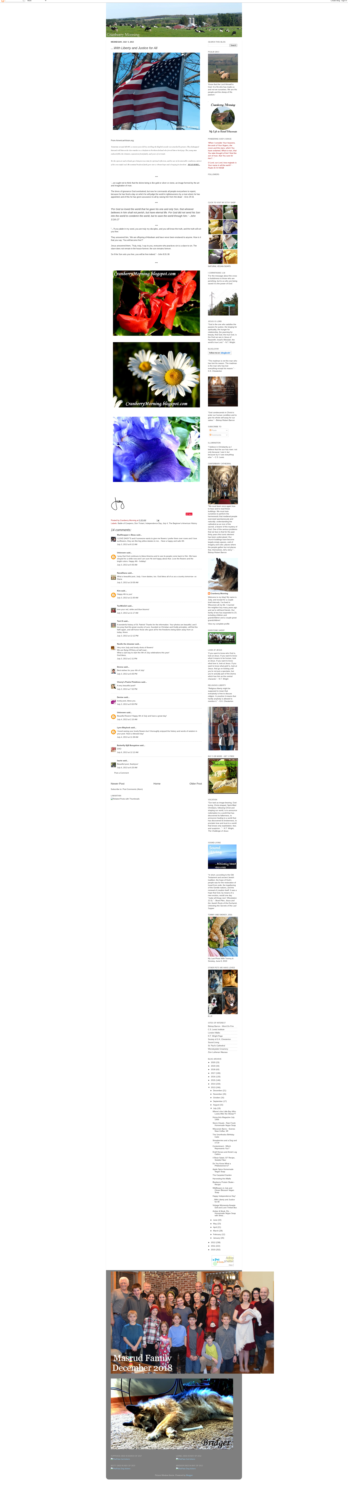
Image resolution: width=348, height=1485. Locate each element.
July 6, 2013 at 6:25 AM (127, 768)
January (217, 1238)
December (218, 1091)
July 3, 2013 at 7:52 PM (127, 689)
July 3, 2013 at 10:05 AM (127, 582)
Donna (120, 667)
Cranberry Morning (219, 594)
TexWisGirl (122, 606)
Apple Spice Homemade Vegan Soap (223, 1170)
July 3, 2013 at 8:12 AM (127, 544)
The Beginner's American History (183, 523)
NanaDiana (122, 573)
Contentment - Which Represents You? (222, 1147)
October (217, 1098)
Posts (214, 430)
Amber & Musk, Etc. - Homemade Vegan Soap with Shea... (224, 1213)
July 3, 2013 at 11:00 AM (127, 598)
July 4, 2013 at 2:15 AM (127, 719)
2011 (213, 1246)
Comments (216, 435)
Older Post (195, 783)
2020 (213, 1062)
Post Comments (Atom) (133, 789)
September (218, 1101)
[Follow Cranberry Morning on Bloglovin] (220, 354)
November (218, 1094)
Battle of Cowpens (125, 523)
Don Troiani (139, 523)
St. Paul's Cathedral (216, 1046)
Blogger (189, 1475)
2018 (213, 1069)
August (216, 1105)
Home (157, 783)
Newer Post (117, 783)
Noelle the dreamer (125, 644)
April (215, 1227)
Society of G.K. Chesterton (219, 1039)
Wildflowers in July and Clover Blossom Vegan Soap (223, 1190)
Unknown (121, 553)
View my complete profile (218, 624)
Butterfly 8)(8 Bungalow (128, 745)
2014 (213, 1084)
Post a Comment (121, 773)
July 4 (165, 523)
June (215, 1220)
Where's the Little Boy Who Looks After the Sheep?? (224, 1112)
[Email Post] (158, 520)
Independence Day (153, 523)
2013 (213, 1087)
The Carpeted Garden (222, 1175)
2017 (213, 1073)
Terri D (120, 621)
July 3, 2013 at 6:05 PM (127, 674)
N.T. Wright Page (215, 1036)
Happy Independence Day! (224, 1196)
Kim (119, 591)
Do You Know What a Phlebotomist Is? (222, 1165)
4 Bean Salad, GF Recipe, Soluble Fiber (224, 1159)
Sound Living (213, 1042)
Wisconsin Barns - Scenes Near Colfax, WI (224, 1130)
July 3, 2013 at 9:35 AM (127, 565)
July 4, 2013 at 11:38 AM (127, 737)
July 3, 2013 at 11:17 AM (127, 613)
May (215, 1224)
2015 (213, 1080)
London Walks (214, 1033)
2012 (213, 1242)
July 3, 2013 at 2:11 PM (127, 659)
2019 (213, 1066)
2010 (213, 1250)
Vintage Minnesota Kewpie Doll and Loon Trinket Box (225, 1206)
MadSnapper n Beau (126, 535)
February (217, 1234)
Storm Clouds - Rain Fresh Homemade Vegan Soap (224, 1124)
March (216, 1231)
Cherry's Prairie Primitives (129, 682)
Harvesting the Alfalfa (222, 1179)
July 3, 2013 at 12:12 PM (127, 636)
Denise (120, 697)
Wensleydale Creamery (218, 1049)
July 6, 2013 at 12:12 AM (127, 752)
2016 (213, 1077)
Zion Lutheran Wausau (218, 1052)
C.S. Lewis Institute (216, 1029)
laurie (119, 761)
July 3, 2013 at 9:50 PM (127, 704)
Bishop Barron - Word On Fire (221, 1026)
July (215, 1108)
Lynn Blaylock (123, 728)
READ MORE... (194, 164)
